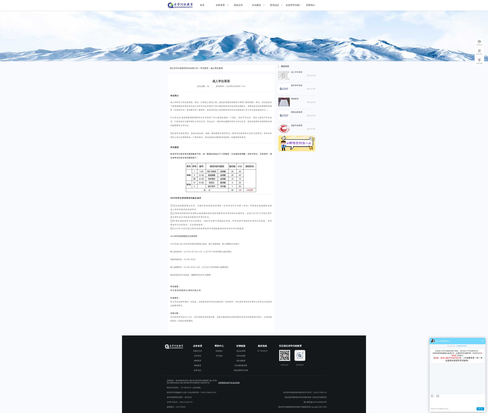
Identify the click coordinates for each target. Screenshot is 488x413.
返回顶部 (479, 63)
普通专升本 (197, 351)
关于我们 (219, 356)
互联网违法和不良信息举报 (229, 383)
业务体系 (220, 5)
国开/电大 (197, 370)
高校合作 (238, 5)
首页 (202, 5)
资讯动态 (274, 5)
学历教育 (204, 68)
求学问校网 (240, 356)
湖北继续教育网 (241, 365)
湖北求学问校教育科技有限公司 (184, 68)
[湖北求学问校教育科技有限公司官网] (180, 5)
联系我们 (219, 351)
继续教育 (197, 361)
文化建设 (256, 5)
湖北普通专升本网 (241, 370)
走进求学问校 (292, 5)
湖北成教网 (240, 361)
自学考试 (197, 356)
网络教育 (197, 365)
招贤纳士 (310, 5)
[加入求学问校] (296, 144)
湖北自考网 (240, 351)
